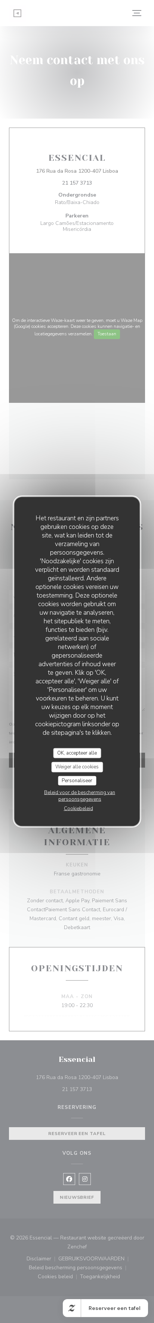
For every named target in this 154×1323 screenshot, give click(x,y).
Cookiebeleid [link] (78, 808)
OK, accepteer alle (77, 752)
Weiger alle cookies (77, 767)
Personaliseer (77, 780)
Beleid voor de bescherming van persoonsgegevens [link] (79, 796)
